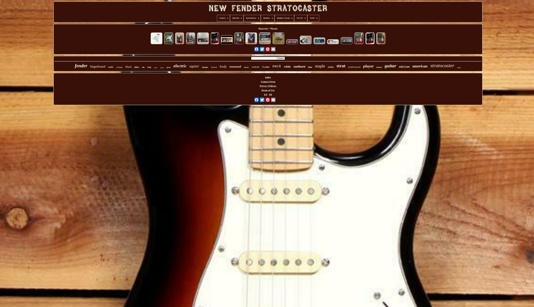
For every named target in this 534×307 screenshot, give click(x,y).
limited (379, 67)
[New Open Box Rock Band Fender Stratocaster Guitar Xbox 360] (319, 41)
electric (180, 65)
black (128, 66)
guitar (390, 65)
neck (276, 66)
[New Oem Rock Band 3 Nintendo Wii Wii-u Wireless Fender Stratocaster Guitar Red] (333, 42)
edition (404, 66)
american (420, 66)
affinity (459, 67)
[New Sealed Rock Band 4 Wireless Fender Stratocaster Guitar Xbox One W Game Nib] (226, 40)
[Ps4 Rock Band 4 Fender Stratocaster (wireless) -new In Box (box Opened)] (278, 39)
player (368, 66)
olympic (205, 67)
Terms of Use (268, 90)
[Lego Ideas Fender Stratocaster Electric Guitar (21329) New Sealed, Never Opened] (239, 39)
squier (194, 66)
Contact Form (268, 81)
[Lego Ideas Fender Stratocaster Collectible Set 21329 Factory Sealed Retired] (215, 39)
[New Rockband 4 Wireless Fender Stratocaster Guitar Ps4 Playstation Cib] (346, 41)
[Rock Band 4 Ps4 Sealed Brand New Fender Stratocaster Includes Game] (292, 42)
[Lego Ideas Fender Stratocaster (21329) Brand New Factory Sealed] (180, 39)
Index (268, 77)
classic (246, 67)
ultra (136, 67)
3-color (266, 66)
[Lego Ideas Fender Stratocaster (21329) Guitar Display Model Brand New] (381, 39)
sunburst (299, 66)
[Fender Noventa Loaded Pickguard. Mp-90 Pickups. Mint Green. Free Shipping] (169, 39)
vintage (119, 67)
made (155, 67)
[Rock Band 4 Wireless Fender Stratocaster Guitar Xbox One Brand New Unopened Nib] (203, 39)
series (331, 66)
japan (162, 67)
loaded (214, 67)
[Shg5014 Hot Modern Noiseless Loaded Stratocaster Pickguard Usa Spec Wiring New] (156, 39)
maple (320, 66)
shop (149, 67)
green (169, 67)
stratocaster (442, 65)
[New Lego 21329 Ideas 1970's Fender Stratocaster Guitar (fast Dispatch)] (370, 39)
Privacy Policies (268, 86)
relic (143, 67)
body (223, 66)
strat (341, 65)
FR (270, 94)
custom (255, 66)
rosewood (235, 66)
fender (81, 65)
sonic (110, 67)
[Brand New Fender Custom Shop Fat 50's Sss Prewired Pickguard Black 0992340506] (190, 39)
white (287, 66)
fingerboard (97, 66)
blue (310, 67)
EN (265, 94)
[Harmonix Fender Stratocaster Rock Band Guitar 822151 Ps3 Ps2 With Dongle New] (264, 39)
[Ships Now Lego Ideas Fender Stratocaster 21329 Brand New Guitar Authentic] (251, 39)
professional (354, 67)
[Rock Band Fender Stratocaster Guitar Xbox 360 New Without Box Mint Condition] (305, 40)
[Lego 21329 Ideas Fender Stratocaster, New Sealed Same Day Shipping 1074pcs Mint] (359, 39)
